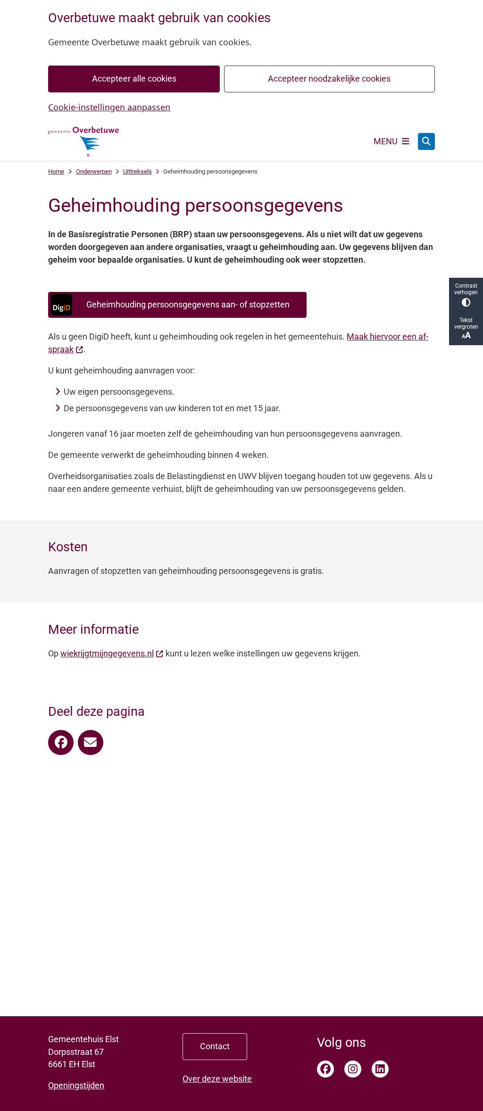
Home (56, 171)
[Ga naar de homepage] (83, 141)
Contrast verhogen (466, 289)
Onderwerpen (94, 171)
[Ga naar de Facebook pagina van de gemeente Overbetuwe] (325, 1069)
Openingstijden (76, 1085)
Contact (215, 1046)
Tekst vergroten (466, 323)
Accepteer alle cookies (134, 78)
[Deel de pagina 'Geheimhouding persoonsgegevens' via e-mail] (90, 742)
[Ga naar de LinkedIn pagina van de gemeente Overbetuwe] (380, 1069)
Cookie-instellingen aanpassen (109, 107)
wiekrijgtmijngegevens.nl (107, 653)
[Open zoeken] (426, 141)
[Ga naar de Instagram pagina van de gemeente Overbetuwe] (352, 1069)
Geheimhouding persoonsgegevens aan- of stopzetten (188, 304)
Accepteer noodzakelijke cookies (329, 78)
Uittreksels (137, 171)
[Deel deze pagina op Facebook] (61, 742)
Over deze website (217, 1079)
